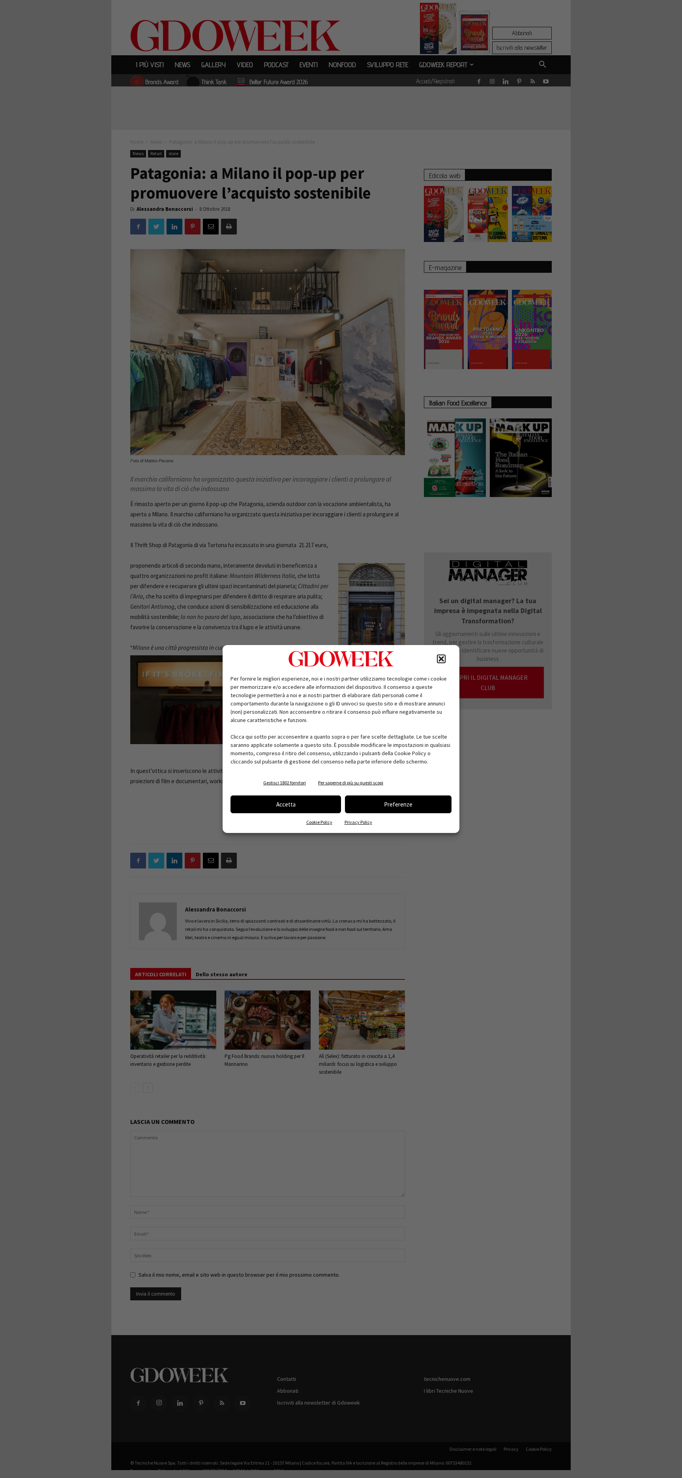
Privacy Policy (358, 822)
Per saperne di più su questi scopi (350, 783)
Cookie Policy (319, 822)
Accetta (286, 804)
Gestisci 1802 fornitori (284, 783)
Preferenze (398, 804)
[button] (441, 659)
